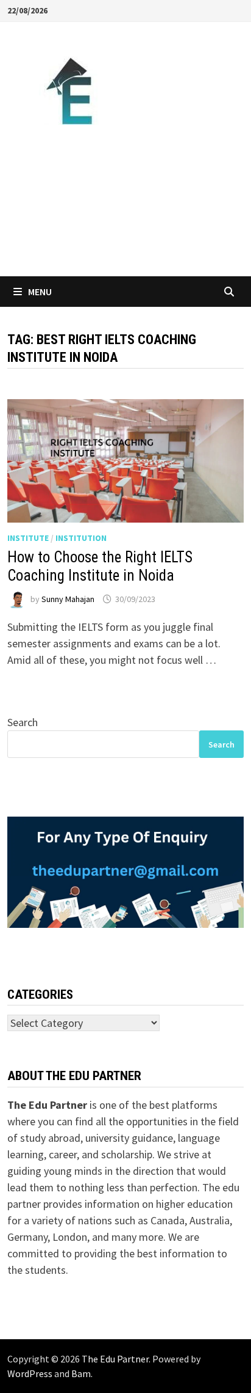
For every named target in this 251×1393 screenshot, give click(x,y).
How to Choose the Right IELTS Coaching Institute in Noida (100, 566)
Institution (81, 537)
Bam (81, 1373)
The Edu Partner (115, 1359)
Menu (40, 291)
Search (22, 722)
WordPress (29, 1373)
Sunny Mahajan (67, 599)
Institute (28, 537)
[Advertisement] (125, 200)
